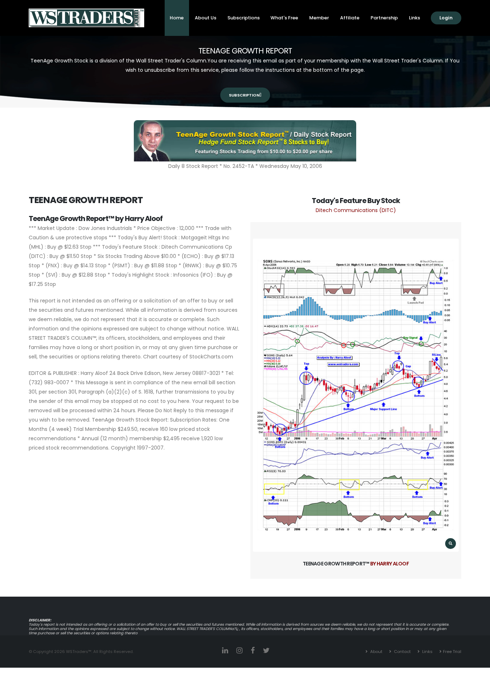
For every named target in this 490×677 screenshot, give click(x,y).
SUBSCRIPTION (244, 95)
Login (446, 18)
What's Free (284, 17)
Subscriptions (243, 17)
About (375, 651)
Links (414, 17)
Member (319, 17)
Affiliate (349, 17)
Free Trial (452, 651)
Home (177, 17)
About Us (205, 17)
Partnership (384, 17)
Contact (402, 651)
